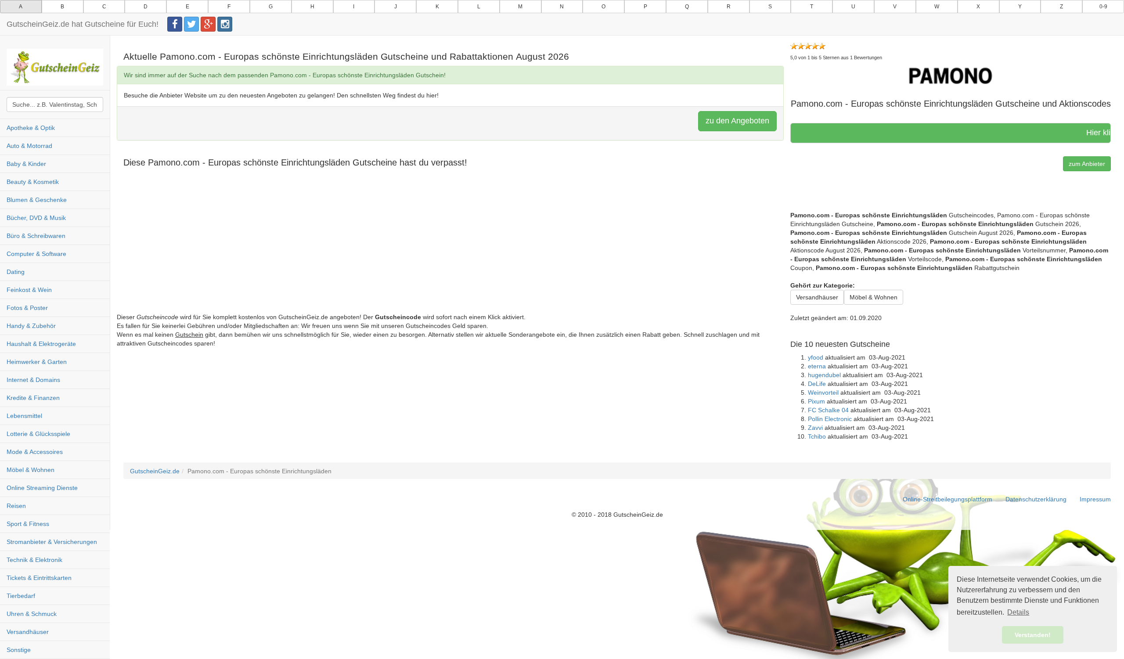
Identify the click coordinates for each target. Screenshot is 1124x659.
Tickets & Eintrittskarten (39, 577)
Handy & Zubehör (31, 325)
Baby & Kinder (26, 163)
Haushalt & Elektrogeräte (41, 343)
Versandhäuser (28, 631)
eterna (817, 366)
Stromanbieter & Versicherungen (52, 541)
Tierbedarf (21, 595)
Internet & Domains (33, 379)
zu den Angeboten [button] (737, 120)
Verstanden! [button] (1033, 634)
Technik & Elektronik (34, 559)
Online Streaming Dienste (42, 487)
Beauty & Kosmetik (33, 181)
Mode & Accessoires (35, 451)
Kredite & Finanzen (33, 397)
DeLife (817, 383)
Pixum (816, 401)
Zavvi (815, 427)
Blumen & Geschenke (37, 199)
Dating (16, 271)
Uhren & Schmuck (32, 613)
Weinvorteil (823, 392)
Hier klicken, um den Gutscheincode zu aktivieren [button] (1074, 132)
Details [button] (1018, 612)
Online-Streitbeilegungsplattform (947, 499)
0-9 (1103, 7)
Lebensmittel (24, 415)
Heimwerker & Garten (37, 361)
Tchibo (817, 436)
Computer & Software (36, 253)
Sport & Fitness (28, 523)
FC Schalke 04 (828, 410)
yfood (815, 357)
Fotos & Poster (27, 307)
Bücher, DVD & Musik (36, 217)
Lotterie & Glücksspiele (38, 433)
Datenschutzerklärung (1035, 499)
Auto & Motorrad (29, 145)
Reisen (16, 505)
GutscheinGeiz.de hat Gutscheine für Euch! (83, 24)
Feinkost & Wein (29, 289)
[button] (950, 75)
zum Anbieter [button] (1087, 163)
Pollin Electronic (830, 418)
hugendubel (824, 374)
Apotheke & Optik (31, 127)
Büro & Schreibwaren (36, 235)
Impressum (1095, 499)
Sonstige (19, 649)
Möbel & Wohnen (30, 469)
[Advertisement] (380, 251)
